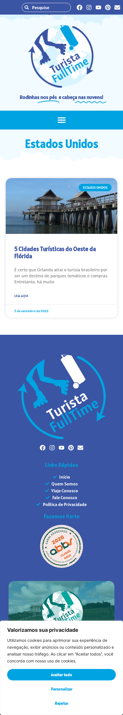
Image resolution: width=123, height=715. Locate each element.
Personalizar (61, 689)
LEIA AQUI (21, 296)
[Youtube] (98, 7)
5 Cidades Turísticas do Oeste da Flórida (55, 252)
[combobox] (46, 7)
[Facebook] (79, 7)
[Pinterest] (108, 7)
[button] (61, 120)
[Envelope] (117, 7)
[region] (61, 668)
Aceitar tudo (61, 674)
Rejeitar (61, 703)
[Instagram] (89, 7)
